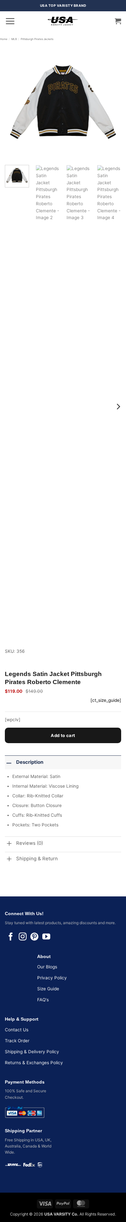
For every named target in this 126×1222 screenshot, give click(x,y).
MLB (14, 39)
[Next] (111, 102)
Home (3, 39)
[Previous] (15, 102)
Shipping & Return (37, 859)
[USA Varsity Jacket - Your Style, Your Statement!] (63, 21)
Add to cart (63, 735)
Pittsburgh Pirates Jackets (37, 39)
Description (29, 762)
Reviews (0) (29, 843)
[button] (10, 21)
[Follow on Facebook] (11, 937)
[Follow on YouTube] (46, 937)
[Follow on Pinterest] (34, 937)
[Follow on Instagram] (22, 937)
